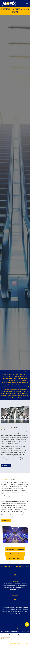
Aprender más (6, 465)
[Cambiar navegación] (27, 3)
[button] (14, 643)
